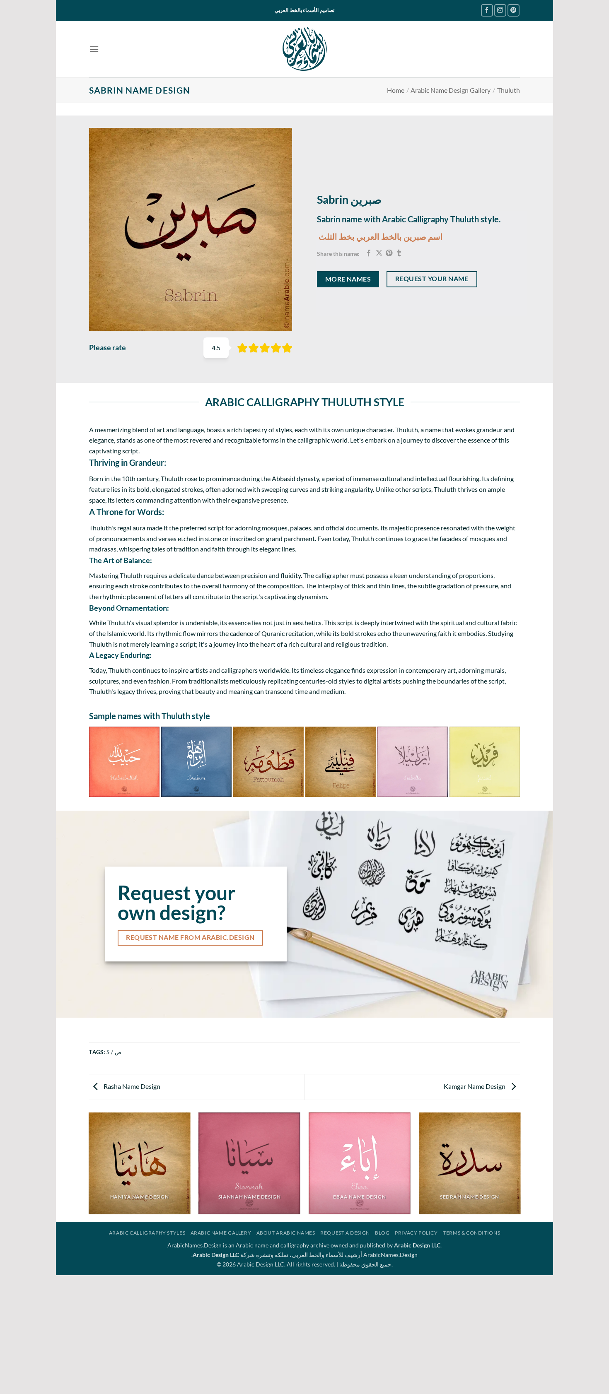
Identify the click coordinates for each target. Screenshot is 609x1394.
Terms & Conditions (471, 1233)
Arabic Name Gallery (221, 1233)
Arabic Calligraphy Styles (147, 1233)
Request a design (345, 1233)
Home (395, 90)
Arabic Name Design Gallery (451, 90)
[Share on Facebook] (368, 253)
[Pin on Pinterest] (389, 253)
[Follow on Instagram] (500, 10)
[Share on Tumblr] (399, 253)
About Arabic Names (285, 1233)
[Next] (516, 761)
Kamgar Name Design (475, 1086)
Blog (382, 1233)
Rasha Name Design (131, 1086)
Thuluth (508, 90)
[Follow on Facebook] (487, 10)
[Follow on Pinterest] (514, 10)
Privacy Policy (416, 1233)
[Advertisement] (304, 1333)
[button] (94, 49)
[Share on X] (379, 253)
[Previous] (93, 761)
